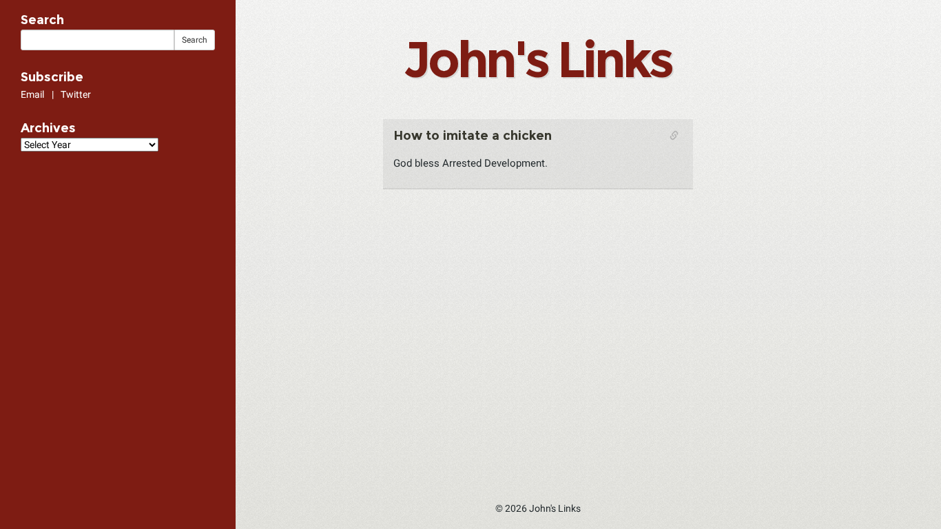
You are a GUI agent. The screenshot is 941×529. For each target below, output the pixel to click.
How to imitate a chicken (472, 135)
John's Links (537, 59)
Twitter (76, 94)
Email (32, 94)
